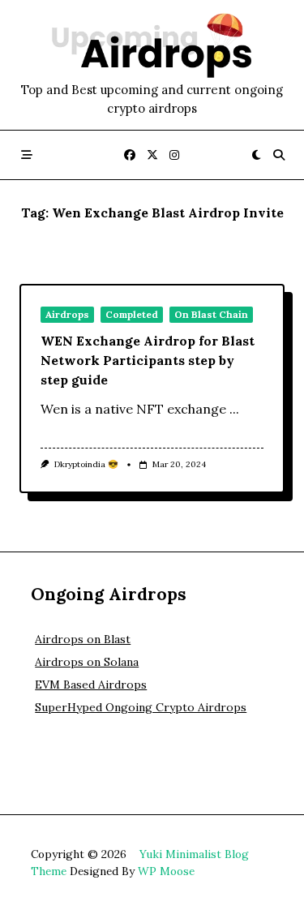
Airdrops (67, 314)
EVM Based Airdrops (91, 684)
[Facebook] (129, 155)
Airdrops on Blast (83, 639)
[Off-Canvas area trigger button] (26, 155)
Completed (131, 314)
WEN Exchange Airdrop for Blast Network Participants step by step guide (148, 360)
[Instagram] (174, 155)
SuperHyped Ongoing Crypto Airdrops (140, 707)
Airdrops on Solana (87, 662)
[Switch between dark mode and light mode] (256, 155)
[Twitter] (152, 155)
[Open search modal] (279, 155)
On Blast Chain (211, 314)
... (234, 409)
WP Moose (166, 871)
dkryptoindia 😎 (86, 464)
